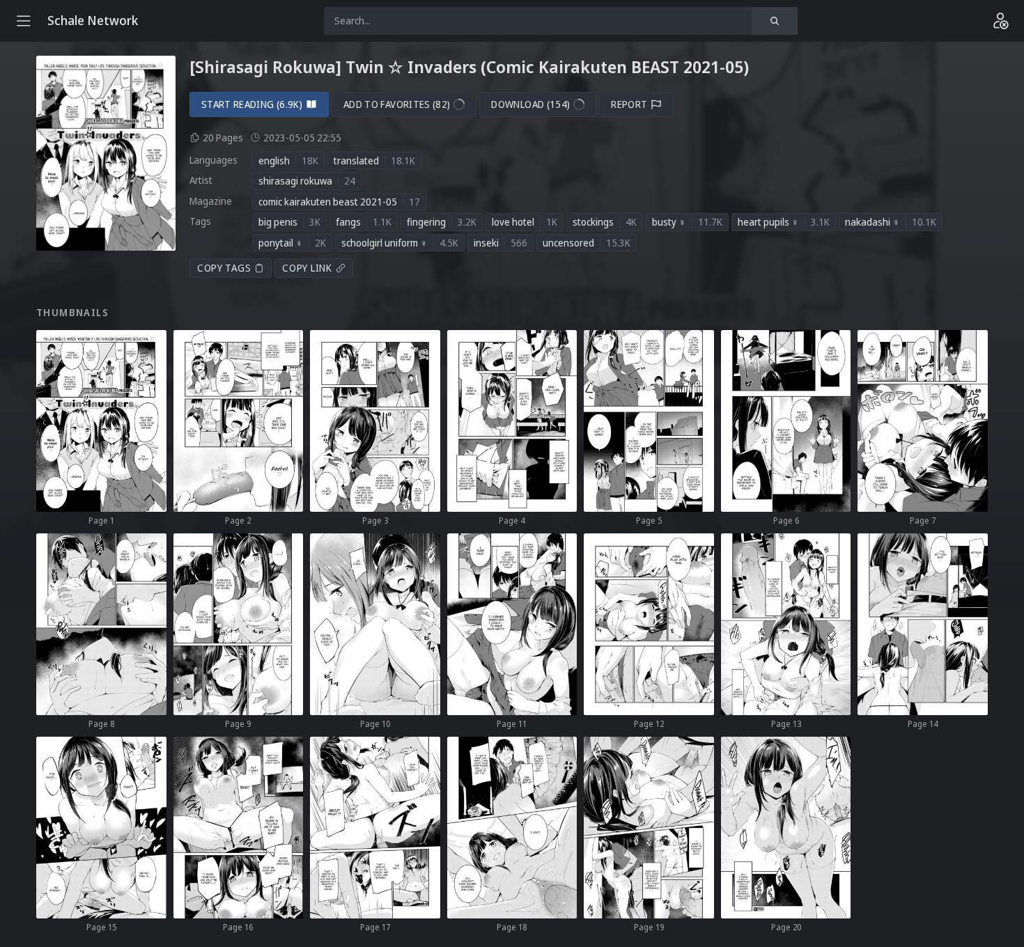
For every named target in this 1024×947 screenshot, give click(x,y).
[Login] (1000, 21)
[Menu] (23, 21)
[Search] (775, 21)
